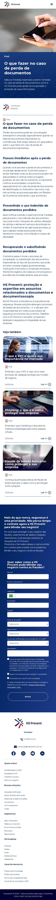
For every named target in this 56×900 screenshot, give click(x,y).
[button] (51, 4)
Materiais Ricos (10, 856)
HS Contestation (11, 805)
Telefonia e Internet (12, 824)
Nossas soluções (12, 785)
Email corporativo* (15, 582)
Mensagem (11, 648)
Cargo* (10, 610)
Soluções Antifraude (12, 792)
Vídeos (6, 849)
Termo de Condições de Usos (15, 878)
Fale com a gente (11, 780)
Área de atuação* (14, 620)
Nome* (10, 572)
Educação (8, 831)
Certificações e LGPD (13, 770)
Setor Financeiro (11, 821)
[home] (11, 4)
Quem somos (10, 763)
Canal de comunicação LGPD (16, 881)
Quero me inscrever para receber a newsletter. (28, 674)
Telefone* (11, 591)
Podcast (7, 846)
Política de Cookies (12, 874)
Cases (6, 809)
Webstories (8, 859)
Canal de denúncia (13, 864)
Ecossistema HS (10, 774)
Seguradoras (9, 834)
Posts (6, 853)
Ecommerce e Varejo (12, 827)
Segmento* (12, 629)
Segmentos (10, 814)
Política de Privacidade (13, 871)
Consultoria (9, 802)
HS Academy (10, 839)
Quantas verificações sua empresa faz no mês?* (26, 639)
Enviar (28, 697)
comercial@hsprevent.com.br (29, 746)
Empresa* (11, 601)
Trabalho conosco (11, 777)
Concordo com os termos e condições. (24, 678)
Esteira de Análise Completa (15, 799)
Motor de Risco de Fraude (14, 795)
